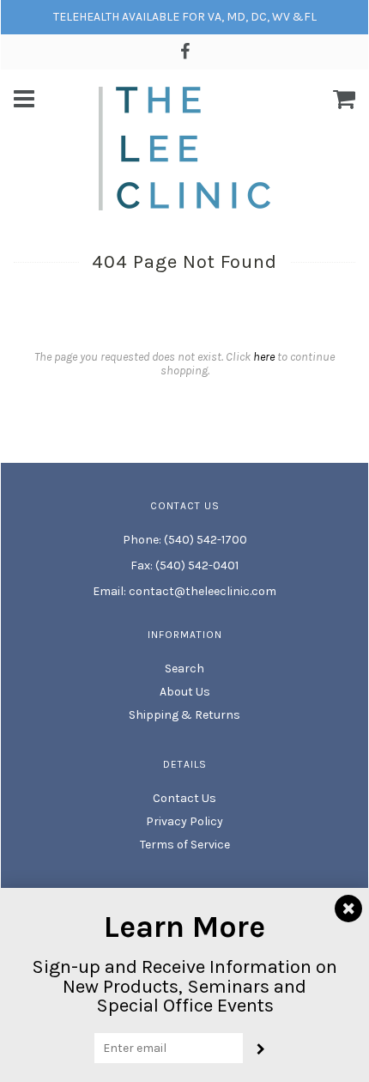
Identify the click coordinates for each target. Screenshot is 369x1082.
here (264, 357)
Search (184, 668)
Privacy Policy (184, 821)
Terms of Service (185, 844)
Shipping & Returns (184, 715)
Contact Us (184, 798)
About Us (185, 691)
